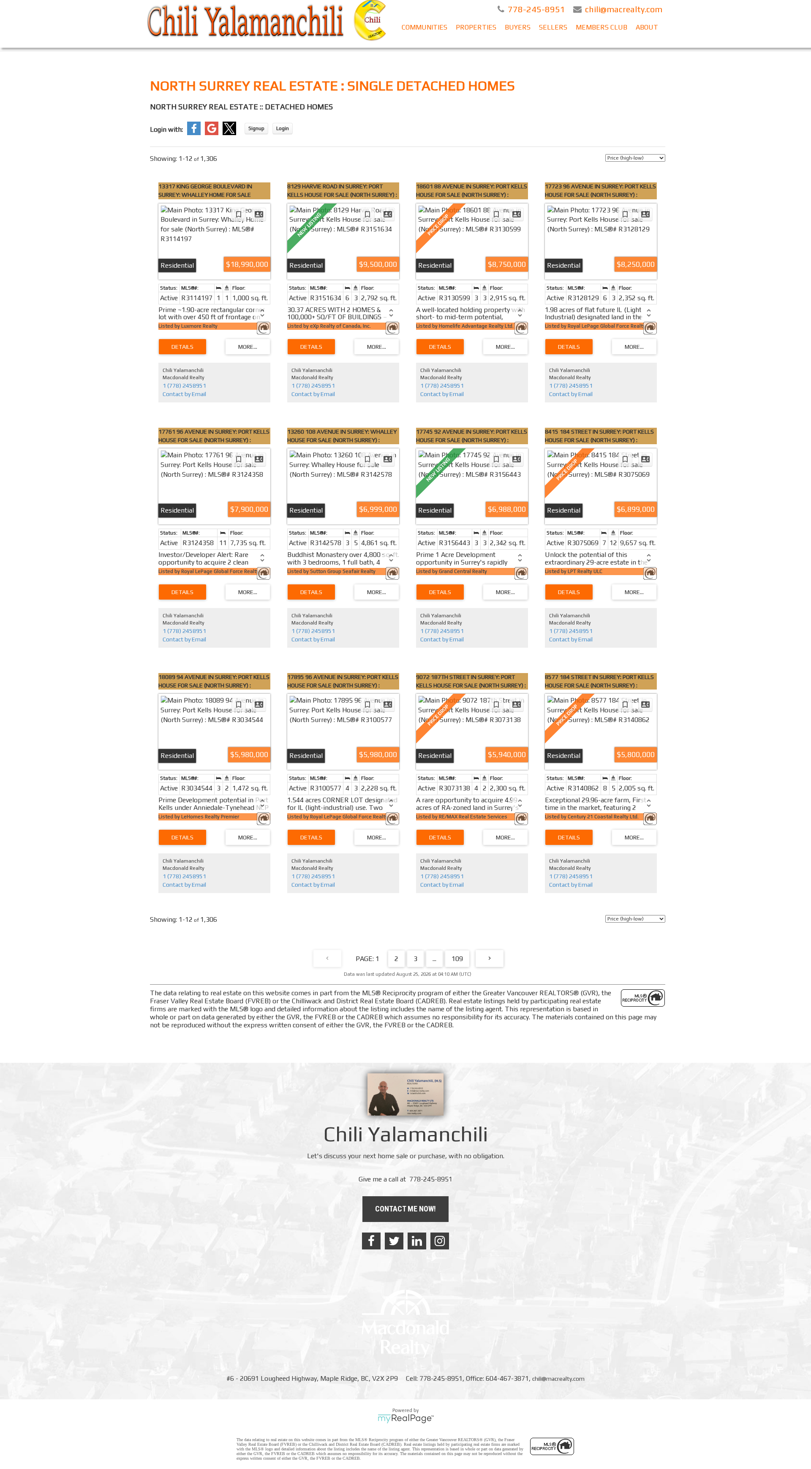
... (434, 959)
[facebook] (371, 1241)
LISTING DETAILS (182, 346)
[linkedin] (417, 1241)
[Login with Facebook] (194, 133)
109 (457, 959)
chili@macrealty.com (558, 1378)
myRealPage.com (405, 1419)
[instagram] (439, 1241)
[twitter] (394, 1241)
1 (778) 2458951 (184, 385)
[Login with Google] (211, 133)
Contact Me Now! (405, 1208)
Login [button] (282, 128)
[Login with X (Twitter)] (229, 133)
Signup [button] (256, 128)
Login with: (166, 129)
